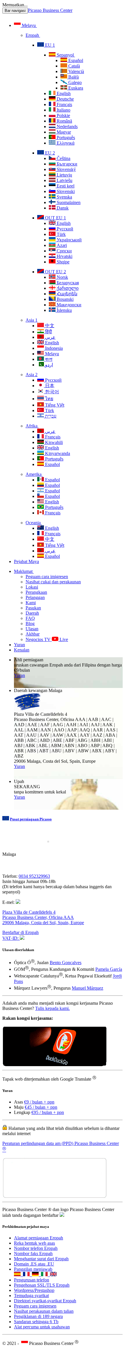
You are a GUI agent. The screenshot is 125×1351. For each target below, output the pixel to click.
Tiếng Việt (54, 405)
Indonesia (53, 348)
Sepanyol (65, 54)
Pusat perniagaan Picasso (31, 819)
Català (73, 65)
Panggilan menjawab (33, 1269)
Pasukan (33, 607)
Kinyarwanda (57, 453)
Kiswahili (53, 442)
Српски (64, 250)
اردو (48, 364)
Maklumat (24, 571)
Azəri (61, 245)
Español (75, 60)
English (63, 93)
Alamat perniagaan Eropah (38, 1237)
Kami (31, 602)
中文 (49, 325)
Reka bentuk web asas (34, 1243)
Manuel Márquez (87, 988)
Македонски (68, 304)
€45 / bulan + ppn (41, 1107)
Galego (74, 82)
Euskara (75, 87)
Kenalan (21, 649)
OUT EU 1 (55, 217)
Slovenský (66, 169)
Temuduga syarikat (31, 1295)
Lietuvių (64, 174)
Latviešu (64, 180)
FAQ (30, 618)
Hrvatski (64, 256)
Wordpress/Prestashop (34, 1290)
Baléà (73, 76)
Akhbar (33, 633)
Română (64, 121)
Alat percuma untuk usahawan (42, 1326)
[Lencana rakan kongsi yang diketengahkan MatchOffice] (54, 1196)
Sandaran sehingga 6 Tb (36, 1321)
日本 (49, 385)
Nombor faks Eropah (33, 1253)
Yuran (19, 644)
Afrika (32, 425)
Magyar (63, 132)
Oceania (34, 522)
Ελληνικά (65, 143)
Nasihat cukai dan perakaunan (53, 581)
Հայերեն (66, 293)
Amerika (34, 474)
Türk (61, 234)
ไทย (48, 398)
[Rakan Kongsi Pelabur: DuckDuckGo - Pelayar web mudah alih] (54, 1064)
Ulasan (32, 628)
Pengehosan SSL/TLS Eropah (41, 1285)
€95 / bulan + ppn (47, 1112)
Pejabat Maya (26, 561)
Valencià (75, 71)
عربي (50, 337)
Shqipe (62, 261)
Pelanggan (35, 597)
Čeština (63, 158)
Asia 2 (32, 374)
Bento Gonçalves (65, 962)
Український (69, 239)
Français (64, 104)
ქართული (67, 288)
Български (66, 163)
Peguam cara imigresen (47, 576)
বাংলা (48, 359)
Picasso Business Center (50, 10)
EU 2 (49, 152)
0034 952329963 (34, 876)
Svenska (64, 196)
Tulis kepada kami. (52, 1008)
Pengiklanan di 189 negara (38, 1316)
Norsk (62, 277)
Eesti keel (65, 185)
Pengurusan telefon (31, 1279)
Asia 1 (32, 320)
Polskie (63, 115)
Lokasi (32, 587)
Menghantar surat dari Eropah (41, 1258)
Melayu (29, 25)
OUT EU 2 (55, 271)
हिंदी (48, 331)
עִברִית (50, 416)
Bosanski (65, 299)
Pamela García (108, 969)
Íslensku (64, 310)
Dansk (62, 207)
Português (65, 137)
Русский (64, 228)
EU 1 (49, 45)
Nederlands (67, 126)
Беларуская (67, 282)
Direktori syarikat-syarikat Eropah (45, 1300)
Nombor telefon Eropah (36, 1248)
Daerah (32, 613)
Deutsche (65, 98)
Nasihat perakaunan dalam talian (44, 1311)
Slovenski (65, 191)
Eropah (33, 35)
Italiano (63, 110)
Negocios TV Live (47, 639)
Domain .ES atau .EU (34, 1263)
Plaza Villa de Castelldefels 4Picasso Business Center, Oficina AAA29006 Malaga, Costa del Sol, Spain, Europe (43, 917)
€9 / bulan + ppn (39, 1101)
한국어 (51, 391)
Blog (30, 623)
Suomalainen (68, 202)
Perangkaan (36, 592)
